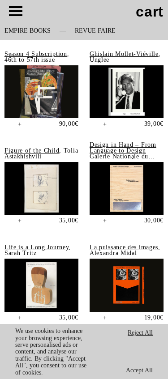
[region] (84, 351)
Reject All (140, 332)
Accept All (139, 370)
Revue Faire (95, 31)
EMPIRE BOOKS (27, 31)
